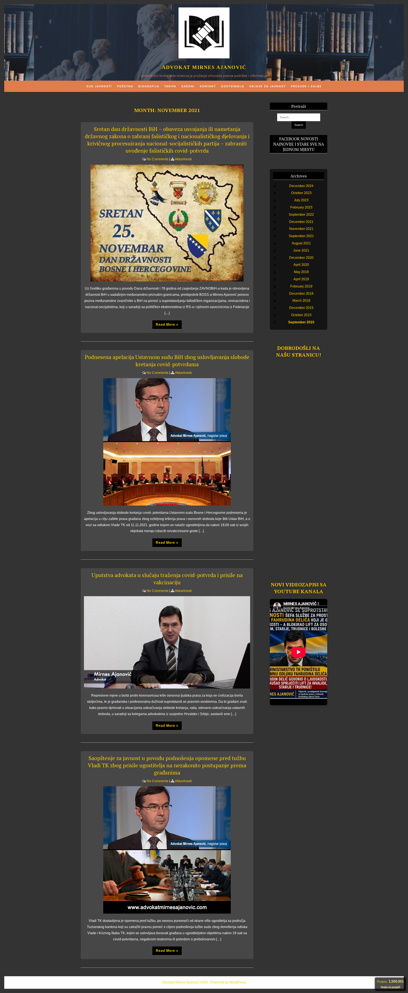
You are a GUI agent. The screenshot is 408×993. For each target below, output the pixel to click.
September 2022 (301, 214)
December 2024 (301, 186)
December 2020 (301, 257)
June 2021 (301, 250)
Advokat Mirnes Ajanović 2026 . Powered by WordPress (204, 982)
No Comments (157, 159)
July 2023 (301, 200)
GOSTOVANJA (232, 86)
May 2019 (301, 272)
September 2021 (301, 236)
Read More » (167, 324)
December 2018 (301, 293)
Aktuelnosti (183, 159)
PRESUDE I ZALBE (306, 86)
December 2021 (301, 222)
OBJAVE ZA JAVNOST (267, 86)
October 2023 (301, 193)
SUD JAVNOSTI (99, 86)
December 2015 (301, 308)
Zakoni (188, 86)
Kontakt (208, 86)
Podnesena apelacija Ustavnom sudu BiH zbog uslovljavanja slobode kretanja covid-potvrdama (167, 360)
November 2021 (301, 229)
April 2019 (301, 279)
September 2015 (301, 322)
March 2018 (301, 300)
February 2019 (301, 286)
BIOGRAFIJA (148, 86)
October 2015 (301, 315)
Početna (125, 86)
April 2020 (301, 264)
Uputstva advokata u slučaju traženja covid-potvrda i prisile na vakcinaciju (167, 578)
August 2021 (301, 243)
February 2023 (301, 207)
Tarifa (170, 86)
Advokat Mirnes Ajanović (204, 67)
